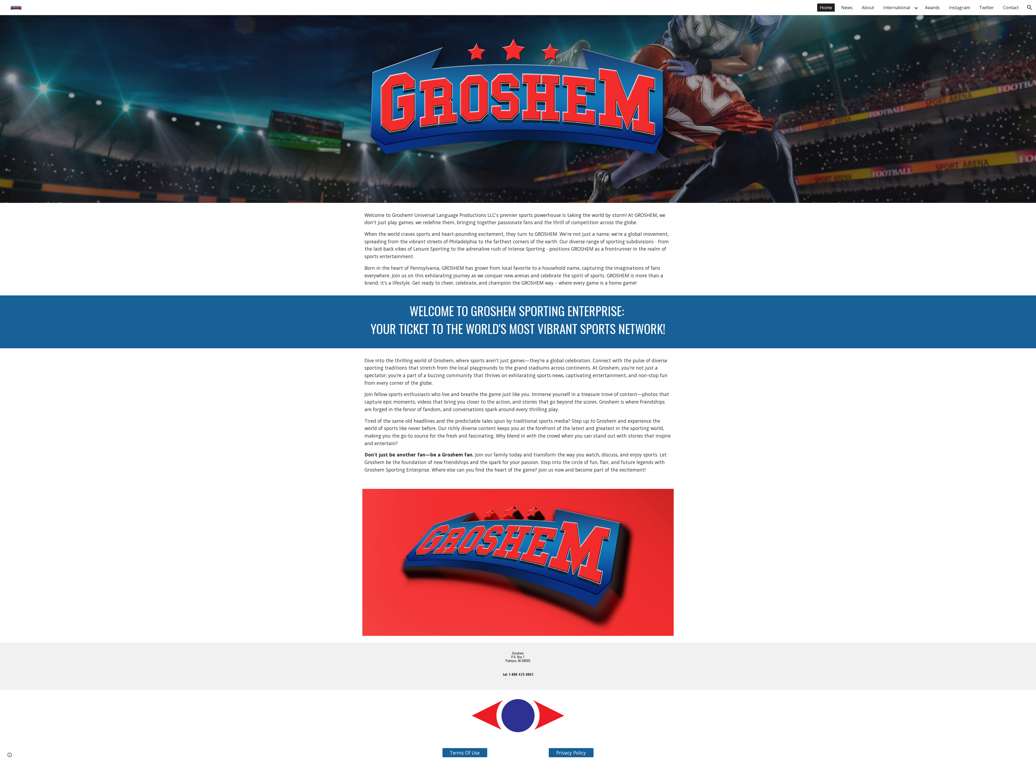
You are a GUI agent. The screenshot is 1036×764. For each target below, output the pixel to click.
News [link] (847, 8)
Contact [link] (1011, 8)
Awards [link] (932, 8)
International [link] (896, 8)
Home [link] (826, 8)
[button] (1029, 7)
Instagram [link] (959, 8)
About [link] (868, 8)
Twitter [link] (986, 8)
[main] (518, 249)
